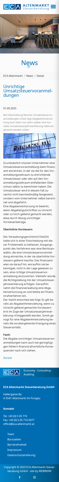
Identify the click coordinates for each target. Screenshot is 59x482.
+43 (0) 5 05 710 (17, 416)
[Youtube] (30, 477)
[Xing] (25, 477)
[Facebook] (20, 477)
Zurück (7, 358)
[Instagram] (34, 477)
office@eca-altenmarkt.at (18, 424)
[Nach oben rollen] (52, 475)
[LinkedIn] (39, 477)
